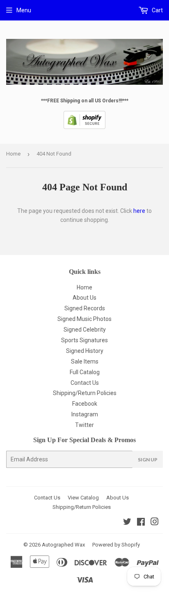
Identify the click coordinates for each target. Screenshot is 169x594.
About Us (84, 297)
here (139, 211)
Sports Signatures (84, 340)
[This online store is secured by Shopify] (84, 127)
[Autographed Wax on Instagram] (155, 522)
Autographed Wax (63, 545)
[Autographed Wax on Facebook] (141, 522)
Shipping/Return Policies (84, 393)
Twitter (84, 425)
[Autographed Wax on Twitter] (127, 522)
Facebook (84, 403)
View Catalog (83, 498)
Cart (157, 10)
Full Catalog (85, 372)
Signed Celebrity (85, 329)
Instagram (84, 414)
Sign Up (148, 459)
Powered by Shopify (116, 545)
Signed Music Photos (84, 319)
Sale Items (84, 361)
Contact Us (85, 382)
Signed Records (84, 308)
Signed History (84, 351)
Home (13, 154)
